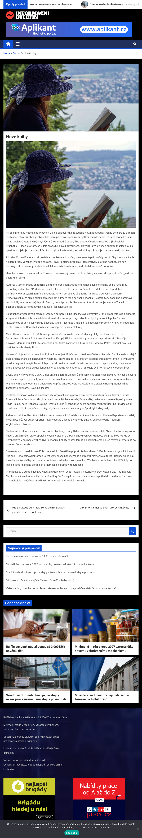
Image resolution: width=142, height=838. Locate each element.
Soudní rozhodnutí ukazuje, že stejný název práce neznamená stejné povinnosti (51, 572)
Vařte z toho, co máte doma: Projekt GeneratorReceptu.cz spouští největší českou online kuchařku (62, 588)
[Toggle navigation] (17, 44)
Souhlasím (71, 832)
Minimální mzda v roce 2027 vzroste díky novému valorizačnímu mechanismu (50, 564)
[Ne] (137, 829)
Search (132, 531)
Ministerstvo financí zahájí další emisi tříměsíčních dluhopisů (40, 580)
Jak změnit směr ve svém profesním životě (105, 507)
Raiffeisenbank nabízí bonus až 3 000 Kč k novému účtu (37, 556)
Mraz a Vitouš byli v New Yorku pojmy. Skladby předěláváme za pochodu (38, 510)
